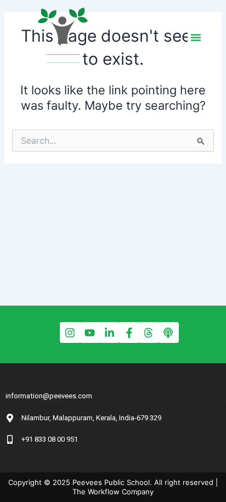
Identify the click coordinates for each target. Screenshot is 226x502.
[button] (196, 37)
